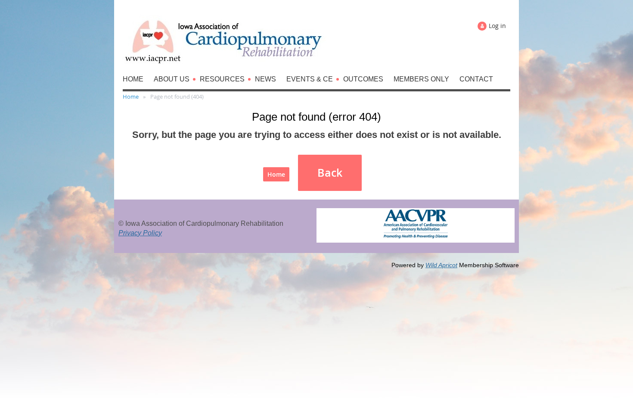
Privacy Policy (140, 233)
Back (329, 172)
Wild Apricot (441, 265)
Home (131, 96)
